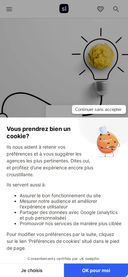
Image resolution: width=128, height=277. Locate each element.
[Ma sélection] (100, 9)
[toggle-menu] (9, 9)
